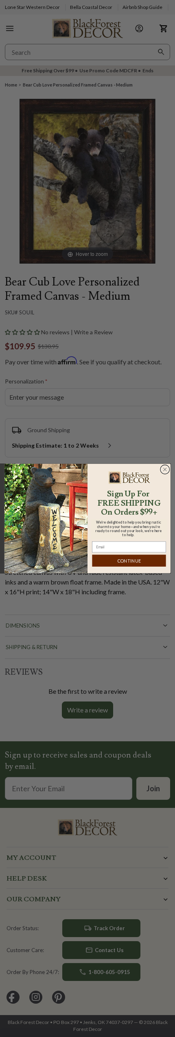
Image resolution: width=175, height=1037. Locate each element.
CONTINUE (129, 560)
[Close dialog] (165, 469)
